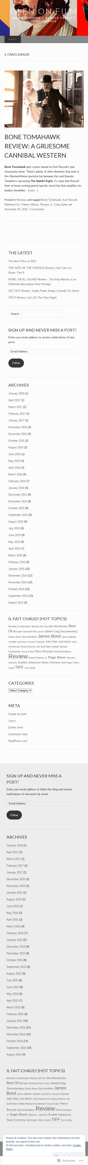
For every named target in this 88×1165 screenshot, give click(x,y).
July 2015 (14, 528)
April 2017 (14, 400)
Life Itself (40, 646)
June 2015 (14, 535)
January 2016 (16, 487)
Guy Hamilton (29, 636)
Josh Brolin (65, 641)
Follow (16, 362)
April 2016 (14, 467)
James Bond (49, 636)
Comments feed (17, 734)
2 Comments (36, 209)
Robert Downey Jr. (38, 657)
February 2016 (16, 481)
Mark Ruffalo (52, 646)
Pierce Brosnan (44, 651)
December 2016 (17, 427)
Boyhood (27, 631)
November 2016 (17, 433)
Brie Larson (38, 631)
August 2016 (15, 447)
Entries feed (15, 727)
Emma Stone (14, 637)
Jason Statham (68, 637)
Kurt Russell (70, 199)
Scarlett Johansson (29, 662)
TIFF (19, 667)
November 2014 (17, 582)
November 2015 (17, 501)
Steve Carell (44, 1120)
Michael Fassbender (36, 1103)
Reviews (22, 199)
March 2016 (15, 474)
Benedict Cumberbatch (19, 626)
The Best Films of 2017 (22, 261)
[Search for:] (79, 39)
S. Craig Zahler (59, 204)
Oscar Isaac (27, 651)
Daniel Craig (52, 631)
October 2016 (16, 440)
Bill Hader (17, 631)
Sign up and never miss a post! (42, 329)
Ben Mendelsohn (58, 626)
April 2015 (14, 548)
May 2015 (14, 541)
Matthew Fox (12, 204)
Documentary (69, 631)
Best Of (12, 1083)
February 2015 (16, 562)
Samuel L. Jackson (37, 1114)
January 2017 (16, 420)
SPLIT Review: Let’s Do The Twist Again (32, 297)
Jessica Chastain (36, 641)
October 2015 (16, 508)
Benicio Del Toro (40, 626)
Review (44, 204)
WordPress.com (17, 740)
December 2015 (17, 494)
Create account (17, 713)
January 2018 (16, 393)
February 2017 (16, 413)
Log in (12, 720)
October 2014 (16, 589)
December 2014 (17, 575)
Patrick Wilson (30, 204)
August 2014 (15, 602)
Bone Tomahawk (51, 199)
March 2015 (15, 555)
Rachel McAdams (62, 651)
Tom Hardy (29, 668)
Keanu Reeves (28, 646)
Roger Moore (57, 657)
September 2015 (18, 514)
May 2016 (14, 460)
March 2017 (15, 406)
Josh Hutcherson (41, 1099)
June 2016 (14, 454)
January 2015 (16, 568)
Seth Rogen (67, 662)
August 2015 (15, 521)
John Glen (52, 641)
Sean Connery (51, 662)
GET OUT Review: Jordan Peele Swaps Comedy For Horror (43, 290)
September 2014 (18, 595)
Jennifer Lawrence (17, 641)
